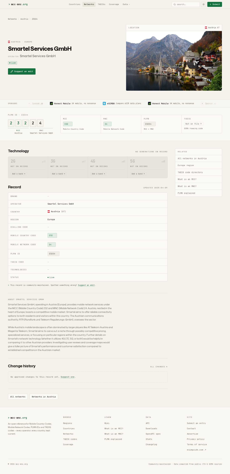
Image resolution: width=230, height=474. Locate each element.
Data (125, 4)
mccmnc (18, 4)
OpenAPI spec (153, 433)
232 (66, 124)
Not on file (192, 123)
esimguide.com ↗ (196, 449)
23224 (148, 124)
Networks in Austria (44, 396)
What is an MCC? (114, 428)
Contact (191, 428)
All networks (17, 396)
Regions (67, 423)
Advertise (192, 433)
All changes (157, 367)
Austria (24, 19)
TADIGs (101, 4)
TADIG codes (70, 439)
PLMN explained (113, 439)
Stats (149, 439)
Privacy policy (195, 439)
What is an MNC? (114, 433)
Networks (89, 4)
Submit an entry (196, 423)
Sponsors (12, 104)
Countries (74, 4)
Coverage (114, 4)
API (148, 423)
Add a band (17, 174)
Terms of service (197, 444)
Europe (51, 219)
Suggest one (67, 377)
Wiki (107, 423)
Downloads (151, 428)
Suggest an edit (23, 71)
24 (106, 124)
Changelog (151, 444)
